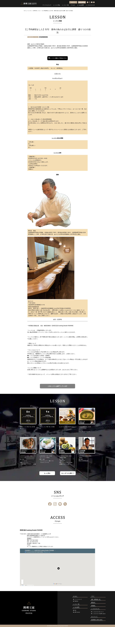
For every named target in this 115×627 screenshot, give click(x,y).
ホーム (25, 10)
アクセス (73, 5)
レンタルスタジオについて (98, 611)
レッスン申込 (56, 5)
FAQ (75, 610)
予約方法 (76, 601)
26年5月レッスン (36, 10)
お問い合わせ (77, 612)
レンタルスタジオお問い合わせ (98, 613)
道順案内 (29, 538)
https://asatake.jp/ (33, 306)
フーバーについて (46, 5)
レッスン (30, 10)
